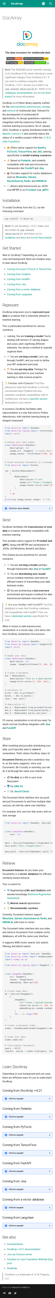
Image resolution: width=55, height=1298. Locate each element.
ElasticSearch (15, 181)
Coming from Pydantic (19, 274)
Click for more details (19, 508)
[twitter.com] (15, 1293)
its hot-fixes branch (41, 237)
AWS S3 (18, 786)
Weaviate (21, 177)
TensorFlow (25, 151)
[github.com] (4, 1293)
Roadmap (12, 1268)
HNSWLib (41, 181)
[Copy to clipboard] (49, 219)
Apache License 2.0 (12, 133)
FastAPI (29, 168)
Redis (27, 181)
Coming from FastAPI (18, 279)
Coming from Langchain (19, 294)
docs (23, 237)
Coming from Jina (16, 284)
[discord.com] (9, 1293)
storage (46, 106)
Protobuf (31, 189)
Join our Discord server (19, 1254)
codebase (10, 92)
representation (18, 106)
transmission (34, 106)
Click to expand (16, 1098)
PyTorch (12, 151)
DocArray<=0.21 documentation (23, 1249)
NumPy (42, 147)
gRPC (45, 189)
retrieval (11, 110)
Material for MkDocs (21, 1287)
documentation (24, 92)
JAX (39, 151)
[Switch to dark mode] (43, 4)
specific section (38, 398)
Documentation (15, 1244)
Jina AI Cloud (21, 791)
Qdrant (32, 177)
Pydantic (26, 160)
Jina (41, 168)
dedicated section (22, 616)
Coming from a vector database (23, 289)
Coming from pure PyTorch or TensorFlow (29, 269)
